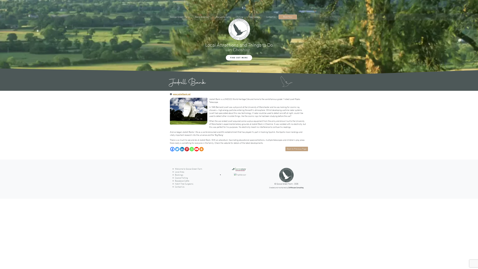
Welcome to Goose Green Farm (188, 169)
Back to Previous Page (296, 149)
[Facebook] (172, 149)
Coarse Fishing (181, 178)
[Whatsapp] (192, 149)
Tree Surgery (254, 17)
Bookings (179, 175)
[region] (239, 37)
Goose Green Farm (180, 16)
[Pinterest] (187, 149)
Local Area (179, 172)
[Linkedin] (182, 149)
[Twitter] (177, 149)
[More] (201, 149)
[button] (238, 71)
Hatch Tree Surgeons (184, 184)
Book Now (287, 17)
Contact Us (271, 17)
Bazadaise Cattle (223, 17)
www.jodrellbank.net (181, 94)
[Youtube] (196, 149)
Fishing (240, 17)
